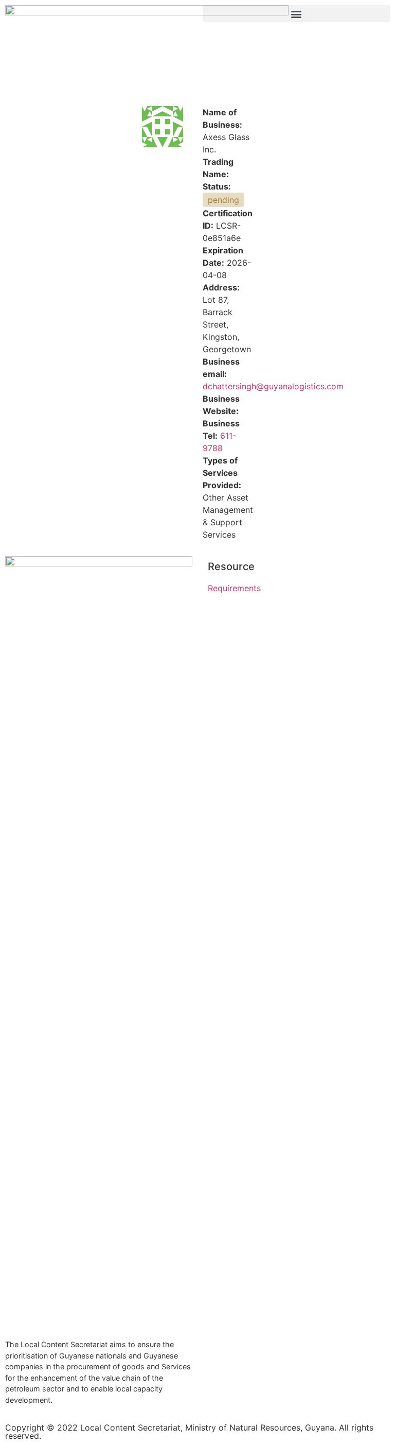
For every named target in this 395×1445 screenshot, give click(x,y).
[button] (296, 13)
